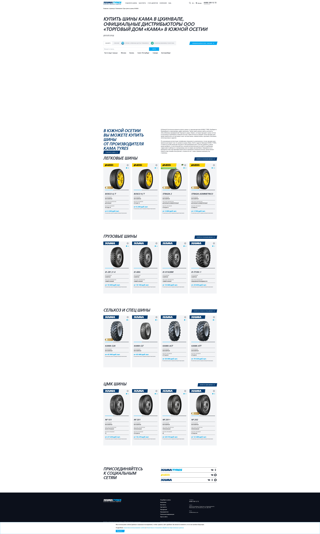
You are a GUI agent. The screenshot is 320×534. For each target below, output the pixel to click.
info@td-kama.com (193, 512)
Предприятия (164, 512)
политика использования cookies (134, 527)
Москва (123, 53)
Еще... (170, 3)
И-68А (137, 272)
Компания (163, 3)
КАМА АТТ (196, 346)
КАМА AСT (167, 346)
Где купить (142, 3)
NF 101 (108, 420)
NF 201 (137, 420)
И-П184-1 (196, 272)
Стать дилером (153, 3)
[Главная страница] (112, 3)
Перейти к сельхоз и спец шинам (203, 311)
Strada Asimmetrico (202, 194)
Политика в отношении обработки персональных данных (165, 527)
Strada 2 (167, 194)
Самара (155, 53)
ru (193, 3)
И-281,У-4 (110, 272)
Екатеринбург (166, 53)
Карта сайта (163, 516)
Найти (154, 49)
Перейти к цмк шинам (206, 384)
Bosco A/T (110, 194)
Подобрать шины (131, 3)
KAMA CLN (110, 346)
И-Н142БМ (167, 272)
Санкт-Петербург (143, 53)
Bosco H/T (139, 194)
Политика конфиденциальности (170, 522)
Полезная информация (167, 514)
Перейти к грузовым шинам (205, 237)
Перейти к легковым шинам (204, 159)
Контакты (163, 504)
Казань (131, 53)
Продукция (163, 509)
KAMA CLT (138, 346)
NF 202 (194, 420)
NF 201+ (166, 420)
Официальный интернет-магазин (202, 43)
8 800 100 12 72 (210, 3)
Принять (119, 531)
